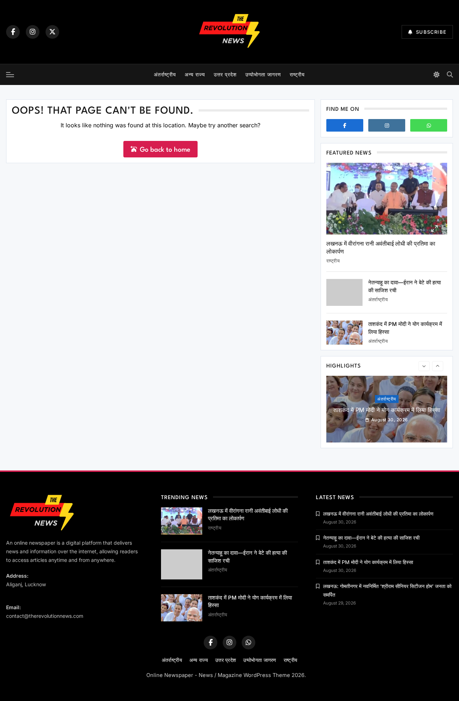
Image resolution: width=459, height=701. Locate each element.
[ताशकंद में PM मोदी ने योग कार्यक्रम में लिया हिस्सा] (344, 333)
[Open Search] (450, 74)
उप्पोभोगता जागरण (263, 74)
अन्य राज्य (195, 74)
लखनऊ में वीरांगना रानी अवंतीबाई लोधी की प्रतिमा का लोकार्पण (378, 514)
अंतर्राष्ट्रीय (165, 74)
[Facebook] (13, 32)
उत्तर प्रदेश (225, 74)
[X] (52, 32)
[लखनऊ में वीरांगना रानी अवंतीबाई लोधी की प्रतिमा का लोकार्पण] (386, 199)
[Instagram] (32, 32)
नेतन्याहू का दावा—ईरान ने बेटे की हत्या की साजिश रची (371, 538)
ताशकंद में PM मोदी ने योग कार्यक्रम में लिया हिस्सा (386, 409)
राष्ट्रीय (297, 74)
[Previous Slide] (424, 366)
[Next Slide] (437, 366)
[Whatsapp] (428, 125)
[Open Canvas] (10, 74)
